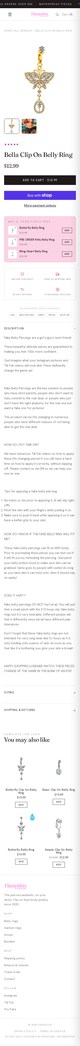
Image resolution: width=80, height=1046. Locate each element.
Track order (12, 972)
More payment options (40, 205)
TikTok (9, 1002)
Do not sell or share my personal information (40, 1036)
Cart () (67, 14)
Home (8, 30)
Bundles (9, 941)
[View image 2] (29, 126)
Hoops (8, 935)
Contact (9, 979)
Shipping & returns (19, 710)
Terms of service (53, 1031)
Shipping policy (14, 958)
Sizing (9, 692)
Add (67, 230)
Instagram (10, 995)
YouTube (10, 1009)
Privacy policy (25, 1031)
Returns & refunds (16, 965)
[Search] (57, 14)
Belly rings (11, 921)
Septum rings (13, 928)
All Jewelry (23, 30)
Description (14, 328)
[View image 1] (11, 126)
